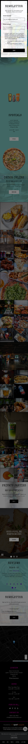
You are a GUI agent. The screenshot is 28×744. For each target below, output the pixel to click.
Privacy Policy (20, 37)
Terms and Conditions (11, 38)
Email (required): (7, 15)
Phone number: (7, 24)
